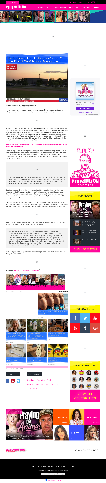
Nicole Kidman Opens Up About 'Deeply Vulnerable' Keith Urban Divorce (57, 286)
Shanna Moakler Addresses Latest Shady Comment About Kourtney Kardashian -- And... (28, 287)
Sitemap (63, 466)
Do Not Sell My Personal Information (53, 474)
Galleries (96, 450)
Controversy (74, 7)
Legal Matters (33, 384)
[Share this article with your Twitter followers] (18, 380)
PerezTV (49, 7)
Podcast (96, 7)
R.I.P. (51, 384)
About (34, 466)
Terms (57, 466)
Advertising (42, 466)
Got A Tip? (13, 2)
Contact (71, 466)
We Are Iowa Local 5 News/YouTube (26, 270)
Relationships (60, 7)
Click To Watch (85, 249)
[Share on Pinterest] (13, 380)
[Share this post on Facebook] (7, 380)
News (77, 450)
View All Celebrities (85, 396)
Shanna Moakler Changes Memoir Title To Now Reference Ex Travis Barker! (13, 287)
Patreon (40, 7)
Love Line (44, 384)
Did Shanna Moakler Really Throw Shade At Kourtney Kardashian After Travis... (42, 287)
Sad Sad (58, 384)
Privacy (50, 466)
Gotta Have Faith (44, 380)
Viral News (86, 7)
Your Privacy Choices (55, 480)
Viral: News (32, 388)
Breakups (31, 380)
